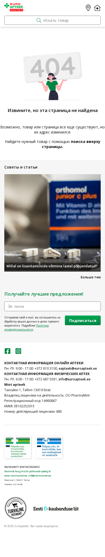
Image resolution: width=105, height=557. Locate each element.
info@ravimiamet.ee (39, 475)
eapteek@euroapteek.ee (78, 368)
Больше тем (91, 277)
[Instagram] (18, 352)
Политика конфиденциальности (26, 327)
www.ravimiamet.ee (15, 475)
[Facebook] (7, 352)
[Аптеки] (88, 7)
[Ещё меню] (97, 8)
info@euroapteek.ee (74, 379)
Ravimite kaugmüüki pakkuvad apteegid (27, 471)
